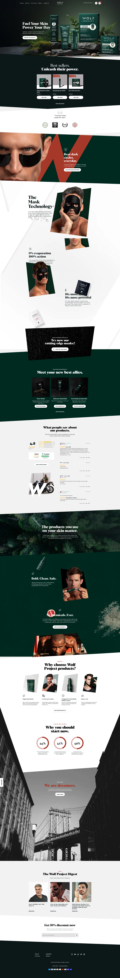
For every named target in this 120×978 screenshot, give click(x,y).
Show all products (60, 103)
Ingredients (49, 954)
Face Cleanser (62, 483)
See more (44, 97)
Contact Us (46, 3)
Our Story (37, 956)
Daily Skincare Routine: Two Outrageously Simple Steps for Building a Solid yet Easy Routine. (81, 906)
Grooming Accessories (79, 398)
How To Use (34, 3)
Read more (31, 911)
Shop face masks (41, 406)
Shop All (22, 3)
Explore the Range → (30, 37)
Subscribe (1, 782)
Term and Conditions (63, 965)
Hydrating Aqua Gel (63, 454)
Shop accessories (79, 406)
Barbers (40, 3)
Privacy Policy (55, 965)
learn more (60, 794)
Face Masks (41, 398)
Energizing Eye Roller (59, 90)
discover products (60, 710)
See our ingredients (60, 627)
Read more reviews (41, 464)
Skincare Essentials (60, 398)
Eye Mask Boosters (74, 90)
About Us (27, 3)
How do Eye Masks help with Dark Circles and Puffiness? (59, 904)
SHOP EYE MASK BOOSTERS (72, 169)
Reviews (48, 956)
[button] (87, 457)
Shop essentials (60, 406)
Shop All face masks (61, 349)
